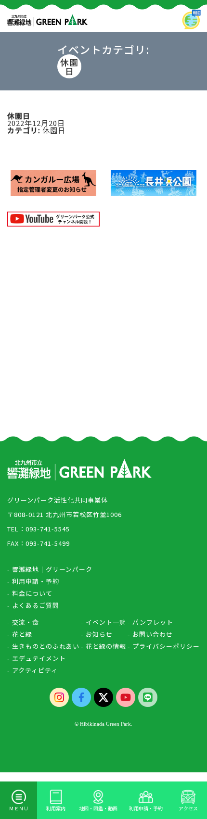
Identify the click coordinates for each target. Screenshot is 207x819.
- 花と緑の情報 (103, 646)
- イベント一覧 (103, 622)
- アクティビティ (32, 670)
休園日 (53, 130)
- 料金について (29, 593)
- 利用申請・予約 (33, 581)
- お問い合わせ (150, 634)
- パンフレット (150, 622)
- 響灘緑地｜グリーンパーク (49, 569)
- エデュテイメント (36, 658)
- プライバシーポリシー (164, 646)
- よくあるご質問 (33, 605)
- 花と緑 (19, 634)
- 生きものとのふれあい (43, 646)
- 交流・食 (23, 622)
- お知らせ (97, 634)
